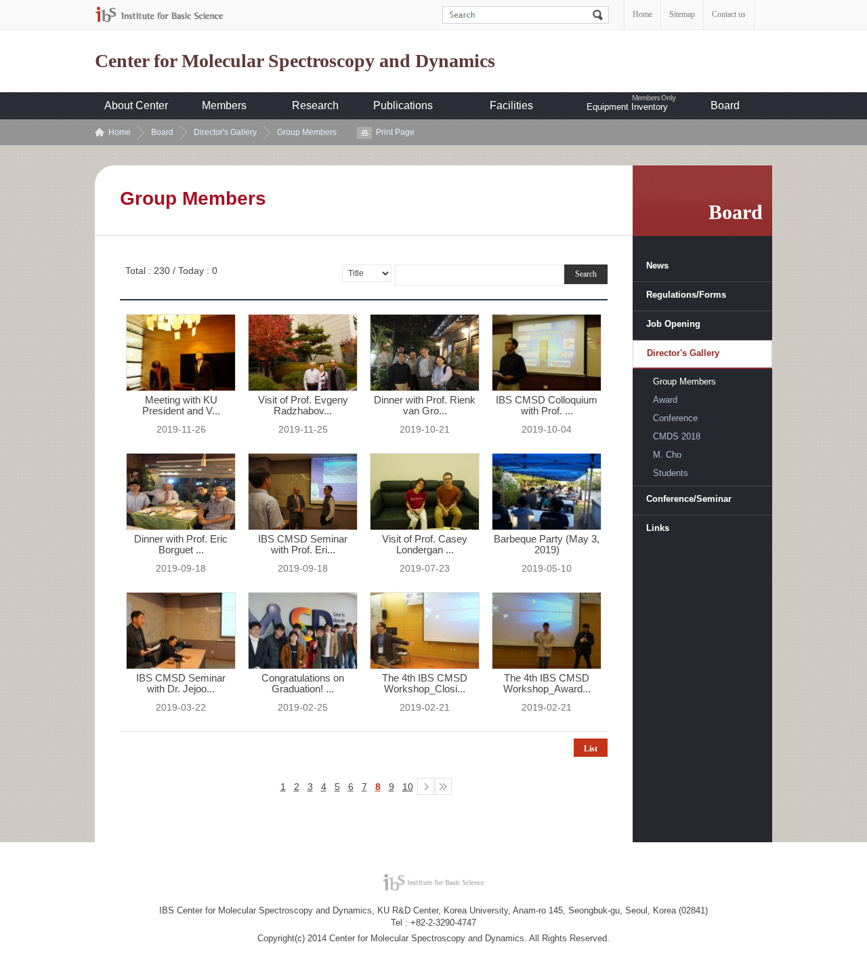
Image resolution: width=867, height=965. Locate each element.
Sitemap (682, 14)
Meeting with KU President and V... (181, 405)
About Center (136, 105)
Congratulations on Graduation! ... (302, 683)
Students (670, 473)
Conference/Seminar (689, 499)
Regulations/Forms (686, 295)
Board (725, 105)
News (657, 265)
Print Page (395, 132)
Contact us (729, 14)
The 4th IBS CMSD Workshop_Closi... (424, 683)
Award (665, 400)
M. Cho (667, 455)
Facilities (511, 105)
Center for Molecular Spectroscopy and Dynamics (295, 61)
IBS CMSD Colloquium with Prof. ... (546, 405)
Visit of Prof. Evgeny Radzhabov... (303, 405)
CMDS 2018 (676, 436)
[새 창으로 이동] (159, 14)
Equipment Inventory (627, 107)
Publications (403, 105)
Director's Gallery (225, 132)
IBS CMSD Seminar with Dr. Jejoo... (181, 683)
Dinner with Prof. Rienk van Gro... (424, 405)
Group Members (307, 132)
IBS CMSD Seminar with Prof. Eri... (302, 544)
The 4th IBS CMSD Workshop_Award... (547, 683)
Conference (675, 418)
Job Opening (673, 324)
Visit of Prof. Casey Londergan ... (424, 544)
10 (407, 786)
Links (657, 528)
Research (315, 105)
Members (224, 105)
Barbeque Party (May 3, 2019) (546, 544)
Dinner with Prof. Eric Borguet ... (181, 544)
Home (642, 14)
